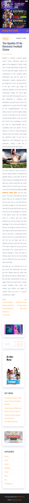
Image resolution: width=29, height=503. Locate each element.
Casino (6, 460)
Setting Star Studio (10, 30)
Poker (6, 476)
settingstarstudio (8, 54)
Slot (5, 479)
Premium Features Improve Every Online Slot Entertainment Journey (12, 418)
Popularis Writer (17, 500)
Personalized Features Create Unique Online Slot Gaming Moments (12, 401)
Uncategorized (8, 483)
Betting (5, 39)
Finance (6, 464)
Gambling (7, 468)
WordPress (20, 496)
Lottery (6, 472)
